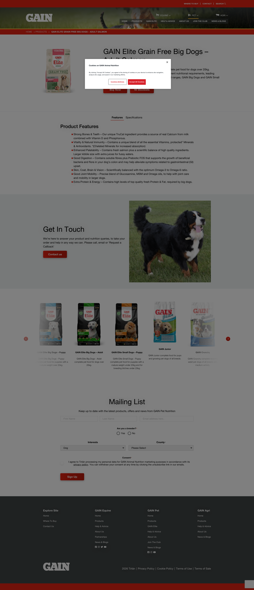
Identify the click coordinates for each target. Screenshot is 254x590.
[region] (128, 74)
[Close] (167, 62)
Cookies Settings (117, 82)
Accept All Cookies (136, 82)
